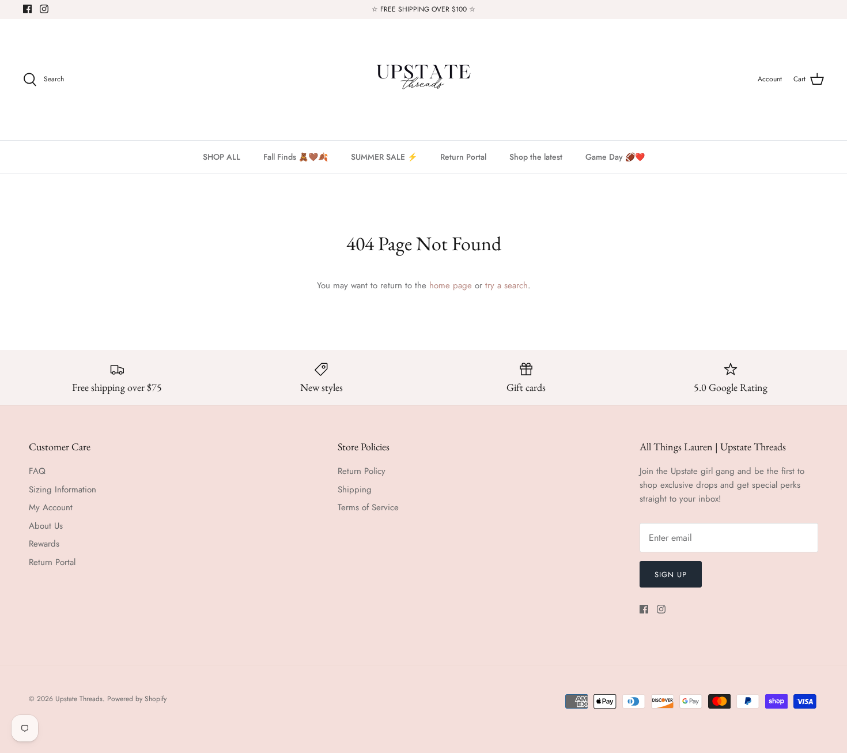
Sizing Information (62, 489)
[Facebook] (27, 9)
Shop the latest (535, 157)
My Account (51, 507)
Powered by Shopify (137, 699)
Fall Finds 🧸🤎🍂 (295, 157)
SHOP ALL (221, 157)
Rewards (44, 543)
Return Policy (361, 471)
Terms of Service (368, 507)
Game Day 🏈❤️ (615, 157)
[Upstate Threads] (423, 80)
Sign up (671, 574)
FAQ (37, 471)
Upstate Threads (79, 699)
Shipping (355, 489)
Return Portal (463, 157)
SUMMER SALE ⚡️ (384, 157)
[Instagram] (44, 9)
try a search (506, 285)
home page (450, 285)
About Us (46, 525)
